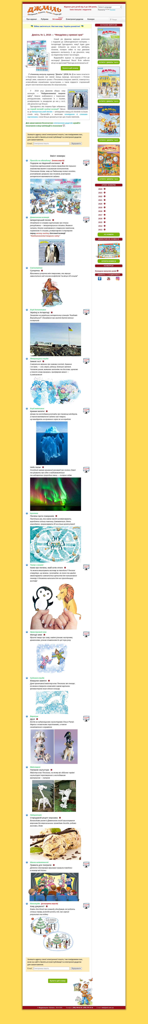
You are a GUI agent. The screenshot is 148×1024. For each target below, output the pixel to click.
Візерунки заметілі (38, 681)
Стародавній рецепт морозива (44, 818)
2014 (100, 226)
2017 (100, 215)
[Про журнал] (44, 15)
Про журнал (31, 19)
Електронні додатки (74, 19)
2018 (100, 211)
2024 (100, 189)
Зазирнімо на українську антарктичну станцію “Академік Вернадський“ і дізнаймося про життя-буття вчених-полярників (53, 317)
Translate (112, 10)
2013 (100, 230)
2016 (100, 219)
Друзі (32, 719)
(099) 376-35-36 (88, 1007)
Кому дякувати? (37, 906)
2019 (100, 207)
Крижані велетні (37, 411)
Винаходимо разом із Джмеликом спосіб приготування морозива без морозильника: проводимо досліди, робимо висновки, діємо (53, 823)
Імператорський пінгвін (40, 220)
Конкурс (91, 19)
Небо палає (35, 467)
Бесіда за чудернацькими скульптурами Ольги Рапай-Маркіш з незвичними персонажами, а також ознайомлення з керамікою (52, 724)
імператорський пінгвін (42, 112)
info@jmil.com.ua (108, 1007)
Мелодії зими (36, 635)
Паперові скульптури (39, 770)
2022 (100, 196)
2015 (100, 222)
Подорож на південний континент (45, 163)
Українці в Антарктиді (39, 312)
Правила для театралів (40, 865)
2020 (100, 204)
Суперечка (35, 271)
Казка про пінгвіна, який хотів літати (46, 568)
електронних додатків (63, 123)
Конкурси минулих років (105, 271)
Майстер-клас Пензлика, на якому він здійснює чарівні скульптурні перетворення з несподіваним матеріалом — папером (52, 775)
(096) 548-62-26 (77, 1007)
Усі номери (57, 19)
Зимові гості (35, 361)
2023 (100, 193)
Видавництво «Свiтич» (47, 1007)
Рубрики (44, 19)
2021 (100, 200)
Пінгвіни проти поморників (42, 516)
